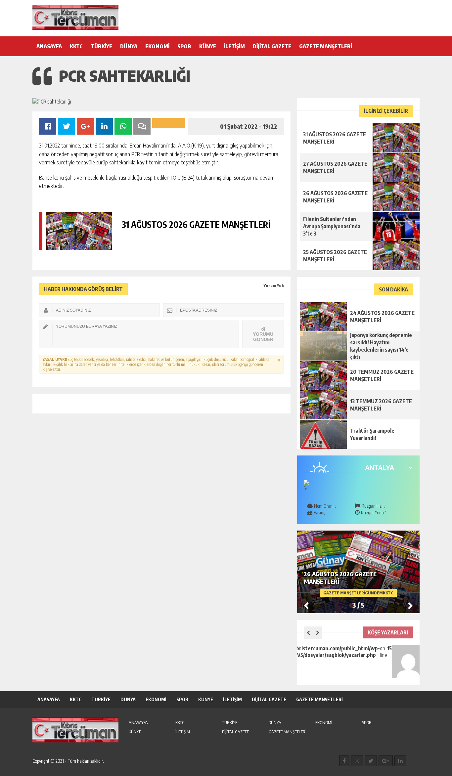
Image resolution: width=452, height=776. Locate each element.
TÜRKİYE (101, 46)
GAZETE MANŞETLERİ (325, 46)
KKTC (76, 46)
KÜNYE (207, 46)
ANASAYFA (49, 46)
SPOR (184, 46)
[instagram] (357, 760)
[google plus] (386, 760)
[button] (410, 605)
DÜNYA (128, 46)
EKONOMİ (157, 46)
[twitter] (371, 760)
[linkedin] (400, 760)
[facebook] (344, 760)
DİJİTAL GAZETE (272, 46)
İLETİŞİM (234, 46)
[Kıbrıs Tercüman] (75, 17)
